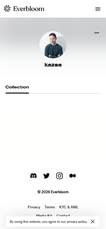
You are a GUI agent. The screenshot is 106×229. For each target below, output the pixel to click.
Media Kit (44, 216)
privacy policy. (77, 222)
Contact (63, 216)
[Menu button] (98, 8)
